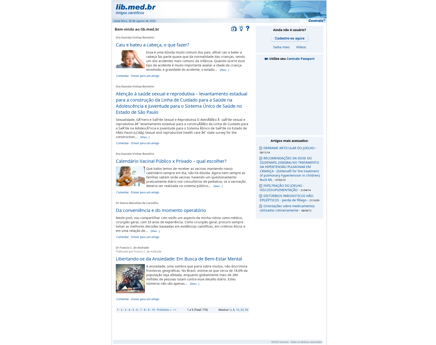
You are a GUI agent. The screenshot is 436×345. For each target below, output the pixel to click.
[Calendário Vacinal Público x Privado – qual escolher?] (130, 185)
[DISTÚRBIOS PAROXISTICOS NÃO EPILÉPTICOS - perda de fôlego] (261, 196)
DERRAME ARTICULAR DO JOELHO (289, 148)
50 (246, 310)
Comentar (122, 76)
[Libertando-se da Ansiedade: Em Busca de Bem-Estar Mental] (130, 292)
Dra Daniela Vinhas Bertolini (135, 37)
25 (242, 310)
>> (174, 310)
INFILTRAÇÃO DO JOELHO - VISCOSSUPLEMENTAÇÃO (282, 187)
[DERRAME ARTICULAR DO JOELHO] (261, 149)
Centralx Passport (301, 58)
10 (237, 310)
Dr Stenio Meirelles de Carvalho (137, 203)
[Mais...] (224, 69)
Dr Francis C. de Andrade (132, 248)
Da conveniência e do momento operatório (161, 210)
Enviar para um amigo (145, 76)
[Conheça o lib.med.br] (247, 30)
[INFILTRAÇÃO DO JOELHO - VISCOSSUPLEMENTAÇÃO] (261, 186)
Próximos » (164, 310)
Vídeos (301, 47)
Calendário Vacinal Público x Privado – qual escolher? (171, 161)
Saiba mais (281, 47)
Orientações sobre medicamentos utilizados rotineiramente (287, 208)
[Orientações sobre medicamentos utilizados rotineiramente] (261, 207)
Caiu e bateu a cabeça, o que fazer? (152, 45)
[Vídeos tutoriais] (234, 30)
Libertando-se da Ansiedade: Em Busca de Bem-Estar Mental (179, 259)
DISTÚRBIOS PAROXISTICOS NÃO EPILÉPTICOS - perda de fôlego (286, 198)
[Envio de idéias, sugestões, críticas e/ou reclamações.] (241, 30)
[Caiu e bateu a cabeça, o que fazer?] (130, 67)
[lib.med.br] (219, 9)
